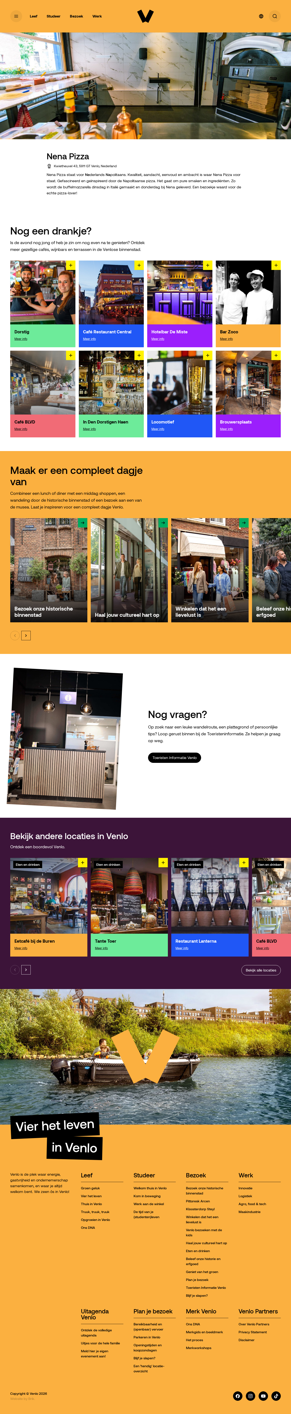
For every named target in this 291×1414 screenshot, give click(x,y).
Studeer (144, 1175)
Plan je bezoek (153, 1311)
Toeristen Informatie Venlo (175, 758)
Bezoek (196, 1175)
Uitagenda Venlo (95, 1314)
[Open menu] (16, 16)
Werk (246, 1175)
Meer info (20, 339)
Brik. (31, 1399)
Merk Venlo (201, 1311)
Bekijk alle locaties (261, 970)
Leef (86, 1175)
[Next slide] (26, 635)
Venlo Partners (258, 1311)
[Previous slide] (15, 635)
